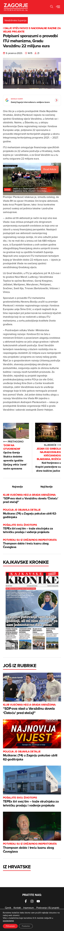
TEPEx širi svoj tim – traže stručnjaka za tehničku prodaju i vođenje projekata (28, 528)
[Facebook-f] (25, 901)
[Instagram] (32, 901)
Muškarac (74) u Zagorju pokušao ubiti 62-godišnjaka (30, 513)
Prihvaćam (10, 926)
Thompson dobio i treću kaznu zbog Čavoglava (30, 543)
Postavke (26, 926)
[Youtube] (38, 901)
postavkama (8, 920)
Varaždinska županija (15, 20)
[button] (51, 7)
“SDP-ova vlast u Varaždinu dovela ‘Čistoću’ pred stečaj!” (30, 498)
